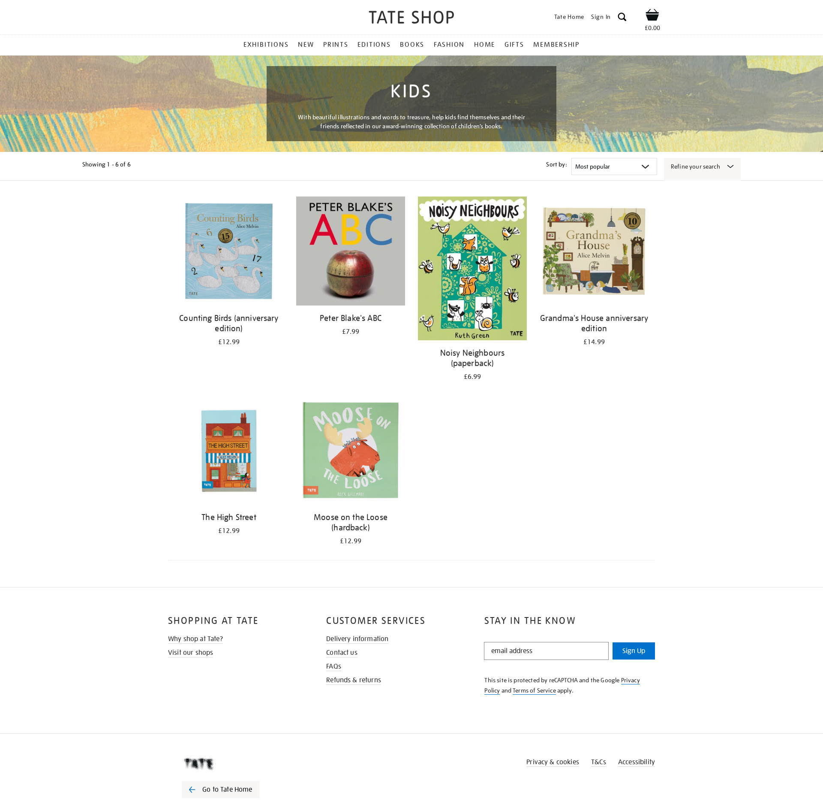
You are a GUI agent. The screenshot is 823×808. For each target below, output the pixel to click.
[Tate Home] (236, 764)
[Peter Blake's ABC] (350, 253)
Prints (335, 44)
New (306, 44)
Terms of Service (534, 690)
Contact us (341, 652)
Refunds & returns (353, 680)
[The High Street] (228, 452)
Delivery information (357, 639)
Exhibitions (265, 44)
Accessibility (636, 762)
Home (484, 44)
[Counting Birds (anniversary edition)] (228, 253)
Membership (556, 44)
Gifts (514, 44)
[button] (622, 18)
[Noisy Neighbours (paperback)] (472, 270)
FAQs (333, 666)
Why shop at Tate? (195, 639)
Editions (373, 44)
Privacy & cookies (552, 762)
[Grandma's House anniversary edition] (594, 253)
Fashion (449, 44)
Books (412, 44)
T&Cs (598, 762)
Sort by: (556, 164)
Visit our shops (190, 652)
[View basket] (652, 16)
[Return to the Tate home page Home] (411, 19)
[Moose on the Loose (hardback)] (350, 452)
